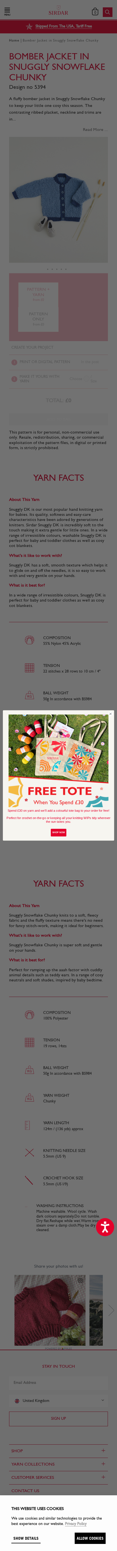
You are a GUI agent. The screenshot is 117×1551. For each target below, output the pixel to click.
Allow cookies (90, 1538)
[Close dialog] (110, 713)
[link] (58, 760)
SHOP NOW (58, 832)
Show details (26, 1538)
